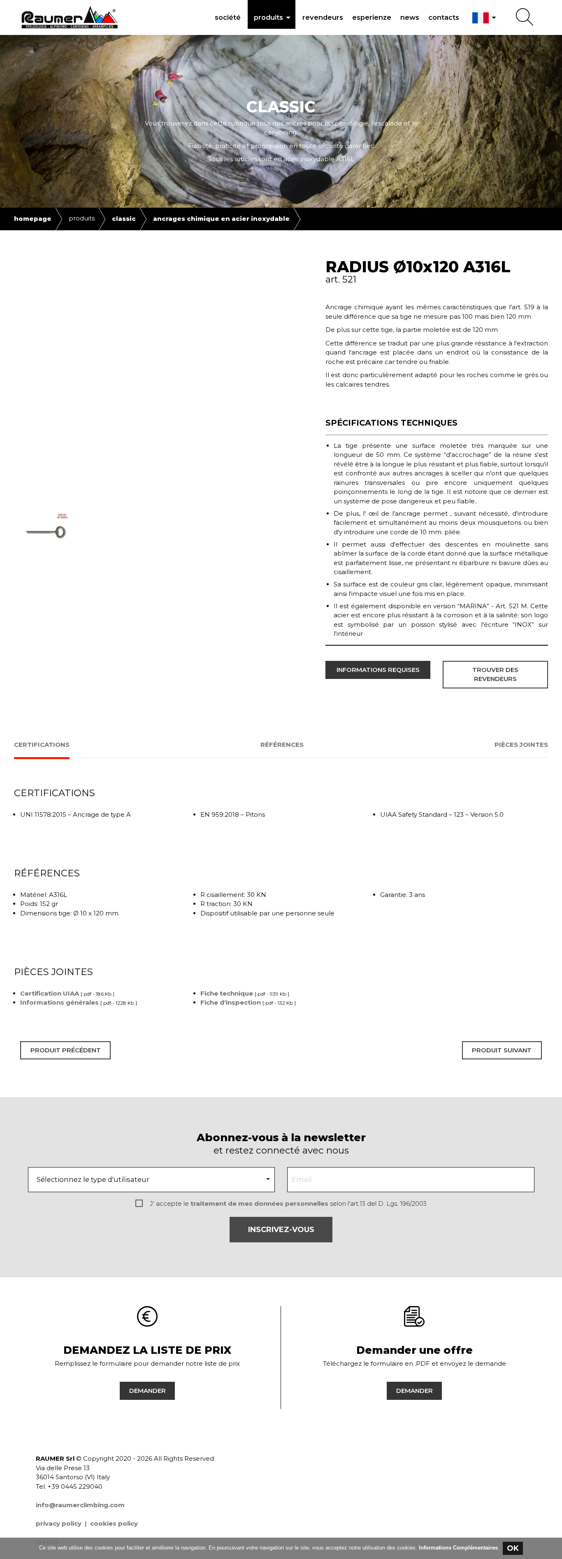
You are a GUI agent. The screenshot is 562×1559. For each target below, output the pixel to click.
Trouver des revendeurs (495, 674)
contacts (443, 17)
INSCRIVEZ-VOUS (281, 1229)
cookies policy (114, 1523)
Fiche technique (226, 993)
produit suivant (502, 1050)
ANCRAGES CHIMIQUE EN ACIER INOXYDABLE (221, 218)
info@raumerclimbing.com (80, 1505)
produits (273, 17)
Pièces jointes (521, 744)
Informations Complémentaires (458, 1548)
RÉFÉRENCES (282, 744)
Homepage (32, 218)
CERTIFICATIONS (42, 744)
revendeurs (322, 17)
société (228, 17)
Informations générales (59, 1002)
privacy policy (58, 1523)
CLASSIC (124, 218)
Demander (147, 1391)
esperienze (371, 17)
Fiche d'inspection (230, 1002)
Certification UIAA (49, 993)
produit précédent (65, 1050)
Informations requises (378, 670)
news (409, 17)
